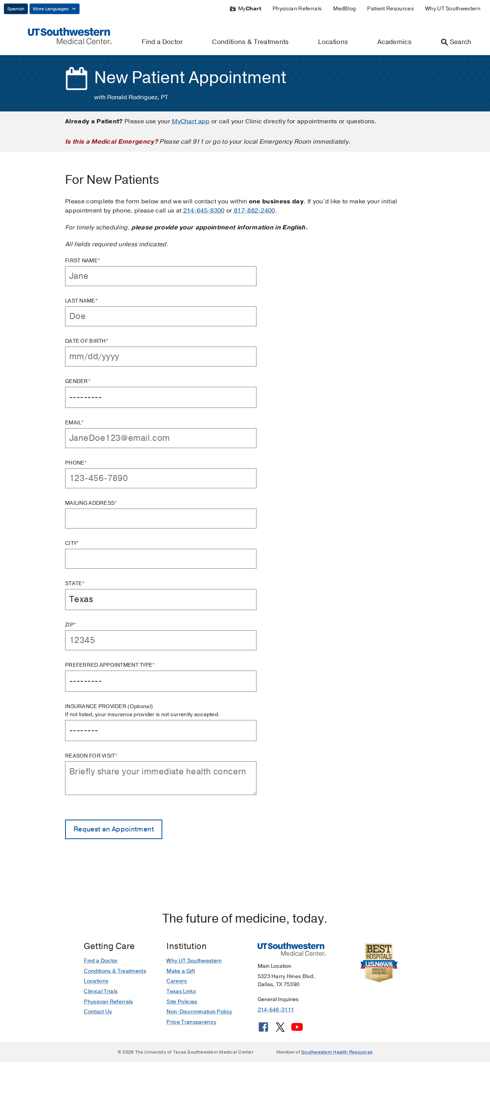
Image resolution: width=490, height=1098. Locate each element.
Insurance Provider (142, 710)
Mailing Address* (91, 503)
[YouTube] (297, 1030)
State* (75, 583)
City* (72, 543)
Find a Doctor (162, 42)
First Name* (82, 260)
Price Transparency (191, 1022)
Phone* (76, 462)
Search (461, 42)
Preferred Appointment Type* (110, 665)
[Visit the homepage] (70, 35)
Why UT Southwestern (452, 8)
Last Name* (81, 300)
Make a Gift (181, 971)
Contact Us (98, 1011)
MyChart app (191, 121)
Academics (394, 42)
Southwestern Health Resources (336, 1052)
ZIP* (70, 624)
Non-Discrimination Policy (199, 1011)
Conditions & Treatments (250, 42)
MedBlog (344, 8)
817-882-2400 (254, 210)
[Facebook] (263, 1030)
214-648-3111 (276, 1009)
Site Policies (182, 1001)
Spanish (15, 9)
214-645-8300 (204, 210)
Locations (333, 42)
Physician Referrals (297, 8)
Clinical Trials (101, 991)
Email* (74, 422)
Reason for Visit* (91, 755)
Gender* (78, 381)
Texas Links (181, 991)
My (249, 8)
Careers (177, 981)
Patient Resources (390, 8)
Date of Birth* (87, 341)
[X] (280, 1030)
